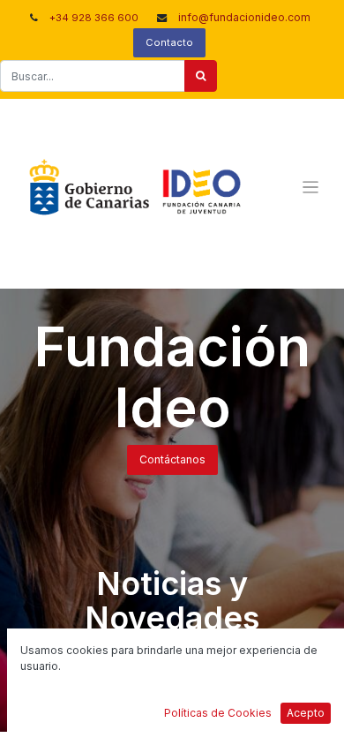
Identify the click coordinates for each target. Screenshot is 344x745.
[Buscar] (200, 76)
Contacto (169, 42)
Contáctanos (172, 459)
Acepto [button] (306, 712)
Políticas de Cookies (218, 712)
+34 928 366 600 (93, 17)
